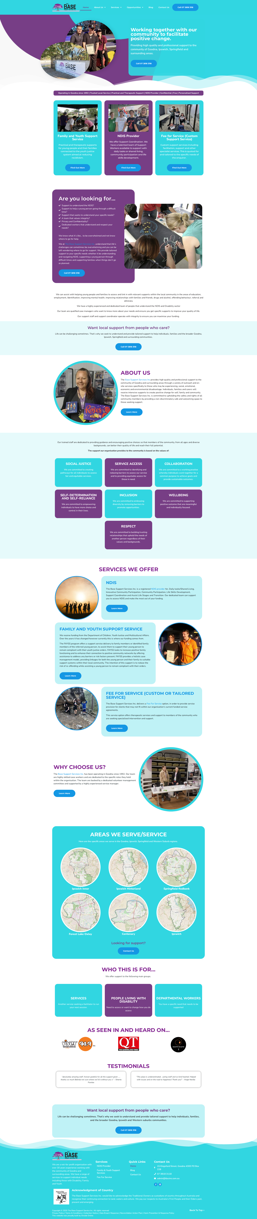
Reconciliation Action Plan (131, 1213)
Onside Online (87, 1215)
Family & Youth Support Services (108, 1171)
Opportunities (134, 7)
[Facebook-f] (156, 1184)
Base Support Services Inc (137, 379)
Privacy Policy (58, 1213)
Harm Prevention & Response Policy (159, 1213)
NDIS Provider (104, 1166)
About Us (98, 7)
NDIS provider (158, 588)
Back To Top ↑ (197, 1210)
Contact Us (163, 7)
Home (86, 7)
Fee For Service (154, 703)
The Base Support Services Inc (79, 244)
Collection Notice (91, 1213)
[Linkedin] (160, 1184)
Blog (151, 7)
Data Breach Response (109, 1213)
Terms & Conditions (73, 1213)
